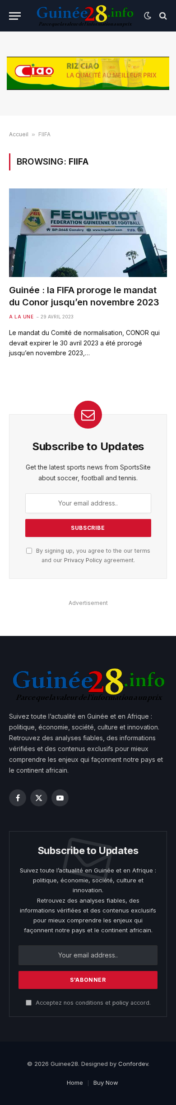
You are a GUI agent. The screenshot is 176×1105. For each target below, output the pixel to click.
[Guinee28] (84, 15)
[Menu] (15, 16)
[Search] (162, 16)
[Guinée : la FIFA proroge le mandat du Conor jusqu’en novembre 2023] (88, 232)
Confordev (133, 1063)
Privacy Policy (83, 560)
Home (75, 1082)
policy (120, 1002)
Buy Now (105, 1082)
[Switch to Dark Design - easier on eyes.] (147, 16)
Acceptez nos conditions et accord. (92, 1002)
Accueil (18, 134)
